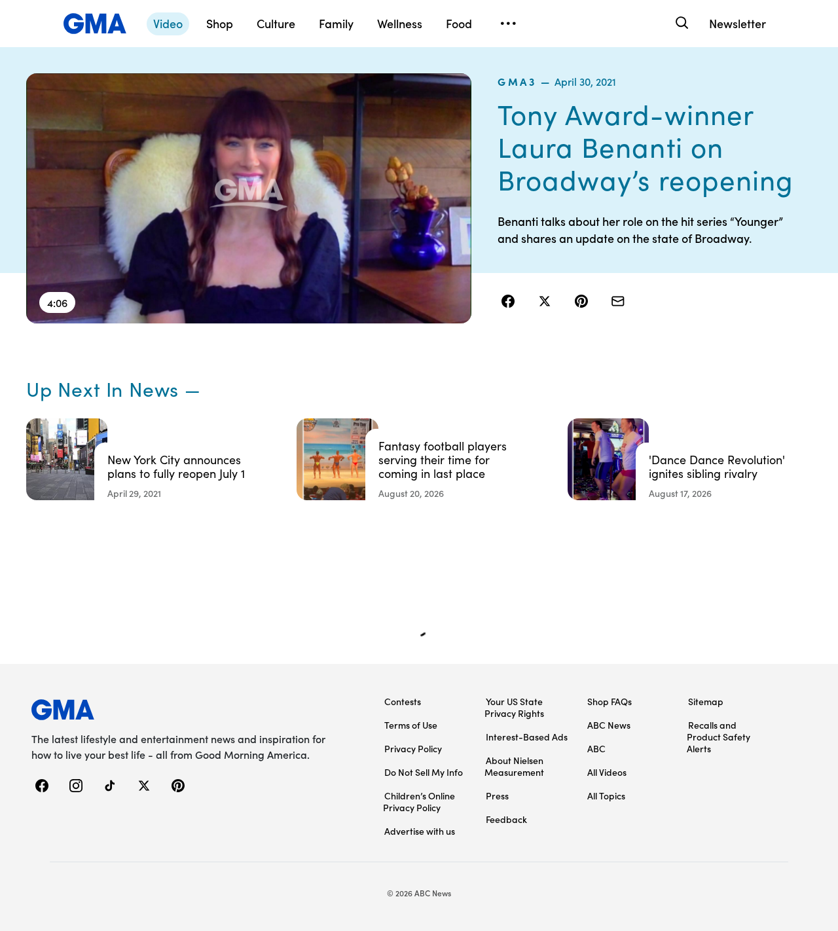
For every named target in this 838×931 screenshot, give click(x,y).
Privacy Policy (413, 748)
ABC (596, 748)
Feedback (506, 819)
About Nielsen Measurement (514, 766)
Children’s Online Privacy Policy (419, 801)
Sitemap (705, 701)
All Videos (607, 771)
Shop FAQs (609, 701)
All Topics (606, 795)
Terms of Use (410, 724)
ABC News (608, 724)
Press (497, 795)
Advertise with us (419, 830)
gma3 (517, 81)
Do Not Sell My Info (423, 771)
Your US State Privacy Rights (514, 707)
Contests (402, 701)
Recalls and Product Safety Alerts (718, 736)
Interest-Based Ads (527, 736)
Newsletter (737, 23)
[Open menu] (508, 23)
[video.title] (248, 198)
